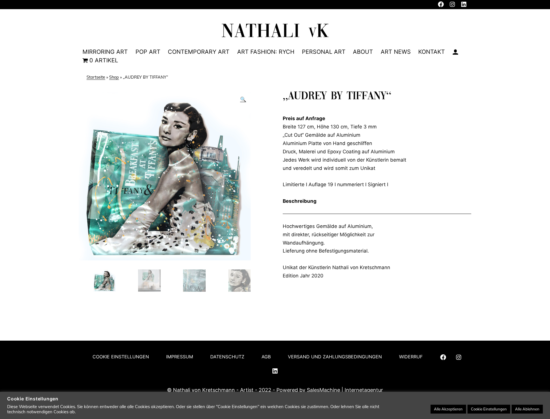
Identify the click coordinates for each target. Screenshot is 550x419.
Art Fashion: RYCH (265, 51)
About (363, 51)
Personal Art (323, 51)
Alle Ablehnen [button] (527, 409)
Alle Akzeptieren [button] (448, 409)
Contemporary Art (198, 51)
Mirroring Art (105, 51)
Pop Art (147, 51)
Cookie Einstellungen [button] (489, 409)
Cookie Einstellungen (121, 357)
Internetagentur (363, 390)
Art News (396, 51)
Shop (114, 77)
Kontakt (431, 51)
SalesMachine (323, 390)
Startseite (96, 77)
